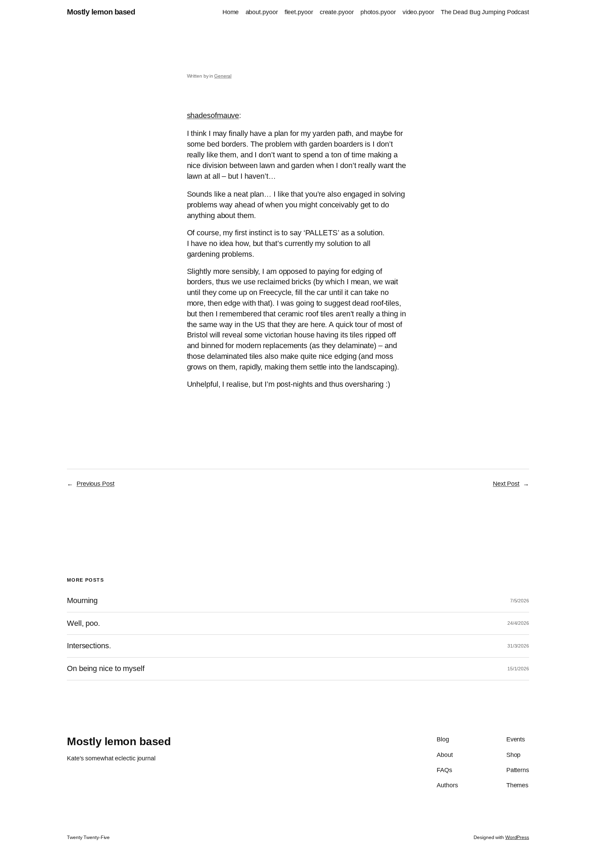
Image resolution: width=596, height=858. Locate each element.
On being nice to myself (106, 668)
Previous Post (96, 483)
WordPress (517, 837)
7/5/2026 (519, 600)
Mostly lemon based (101, 12)
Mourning (82, 600)
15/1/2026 (518, 668)
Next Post (506, 483)
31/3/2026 (518, 646)
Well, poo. (83, 623)
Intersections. (89, 646)
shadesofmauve (213, 115)
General (222, 76)
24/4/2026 (518, 623)
